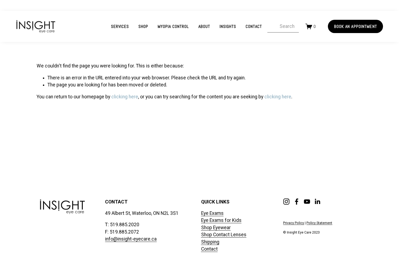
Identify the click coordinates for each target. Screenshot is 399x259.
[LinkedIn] (317, 201)
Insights (228, 26)
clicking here (124, 96)
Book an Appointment (355, 26)
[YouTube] (307, 201)
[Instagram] (286, 201)
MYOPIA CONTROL (173, 26)
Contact (254, 26)
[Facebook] (296, 201)
